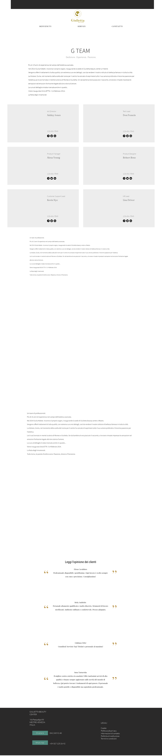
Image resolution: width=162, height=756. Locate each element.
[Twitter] (51, 136)
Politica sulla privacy (109, 731)
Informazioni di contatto (110, 733)
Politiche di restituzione (110, 736)
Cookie (103, 728)
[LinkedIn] (55, 136)
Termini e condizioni (109, 738)
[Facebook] (48, 136)
